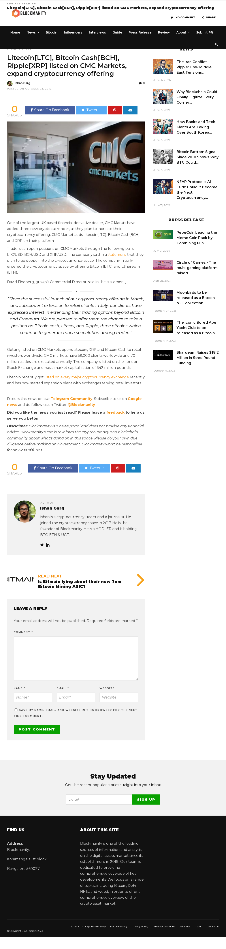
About (181, 32)
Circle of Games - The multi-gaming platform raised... (197, 267)
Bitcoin (51, 32)
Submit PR (204, 32)
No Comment (185, 17)
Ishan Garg (22, 83)
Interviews (97, 32)
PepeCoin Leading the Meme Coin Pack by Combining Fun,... (197, 237)
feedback (115, 412)
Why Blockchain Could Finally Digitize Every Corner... (197, 97)
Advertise (184, 926)
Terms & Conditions (164, 926)
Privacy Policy (140, 926)
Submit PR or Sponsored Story (88, 926)
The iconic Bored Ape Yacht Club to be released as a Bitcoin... (197, 327)
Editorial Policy (118, 926)
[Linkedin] (47, 545)
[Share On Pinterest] (115, 110)
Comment (23, 632)
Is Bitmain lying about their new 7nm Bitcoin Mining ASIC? (79, 584)
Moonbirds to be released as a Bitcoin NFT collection (196, 297)
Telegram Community (71, 399)
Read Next (50, 576)
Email (63, 688)
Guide (117, 32)
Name (19, 688)
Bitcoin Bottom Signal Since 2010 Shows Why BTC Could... (197, 157)
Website (107, 688)
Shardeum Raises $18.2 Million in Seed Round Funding (198, 357)
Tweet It (93, 110)
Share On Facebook (51, 110)
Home (15, 32)
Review (164, 32)
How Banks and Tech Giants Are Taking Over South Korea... (196, 127)
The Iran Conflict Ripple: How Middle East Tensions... (194, 67)
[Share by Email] (130, 110)
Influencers (73, 32)
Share (211, 17)
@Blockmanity (81, 405)
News (31, 32)
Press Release (140, 32)
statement (117, 254)
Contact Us (212, 926)
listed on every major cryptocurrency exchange (87, 377)
